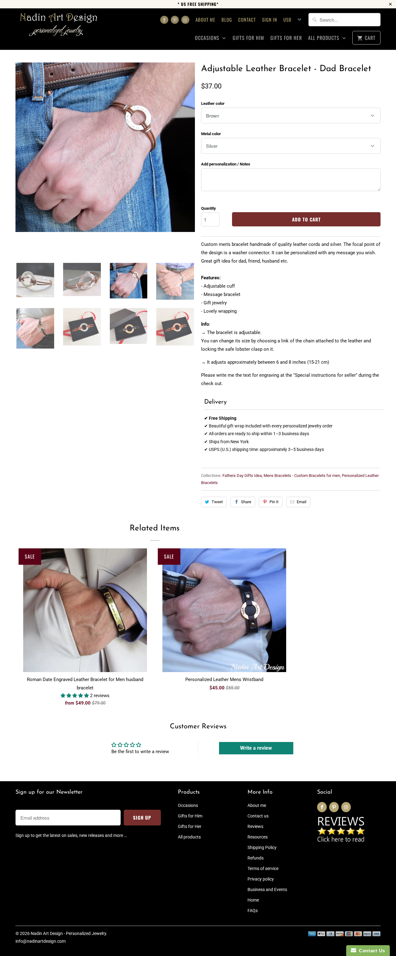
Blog (227, 19)
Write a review (256, 748)
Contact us (258, 815)
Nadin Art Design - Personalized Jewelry (68, 933)
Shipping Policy (262, 847)
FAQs (253, 910)
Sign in (269, 19)
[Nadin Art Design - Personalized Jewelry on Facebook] (164, 20)
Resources (258, 836)
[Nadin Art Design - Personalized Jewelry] (58, 27)
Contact (247, 19)
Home (253, 900)
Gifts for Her (286, 37)
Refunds (256, 857)
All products (324, 37)
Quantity (208, 208)
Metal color (211, 133)
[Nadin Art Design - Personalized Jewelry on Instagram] (185, 20)
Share (246, 501)
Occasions (208, 37)
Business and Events (267, 889)
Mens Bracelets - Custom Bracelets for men (302, 475)
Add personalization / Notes (225, 164)
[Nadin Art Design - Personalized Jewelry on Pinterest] (175, 20)
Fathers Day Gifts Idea (242, 475)
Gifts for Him (248, 37)
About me (205, 19)
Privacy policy (261, 879)
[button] (75, 695)
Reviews (255, 826)
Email (301, 501)
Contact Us (370, 950)
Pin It (273, 501)
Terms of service (263, 868)
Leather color (213, 103)
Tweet (217, 501)
